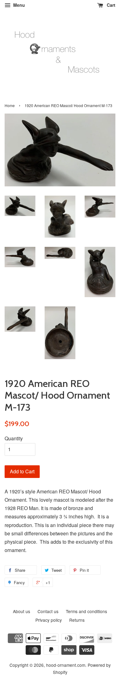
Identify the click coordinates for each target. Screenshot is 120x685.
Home (10, 105)
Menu (18, 5)
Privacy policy (48, 620)
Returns (77, 620)
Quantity (14, 438)
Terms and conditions (86, 611)
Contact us (48, 611)
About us (21, 611)
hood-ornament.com (65, 665)
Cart (110, 5)
